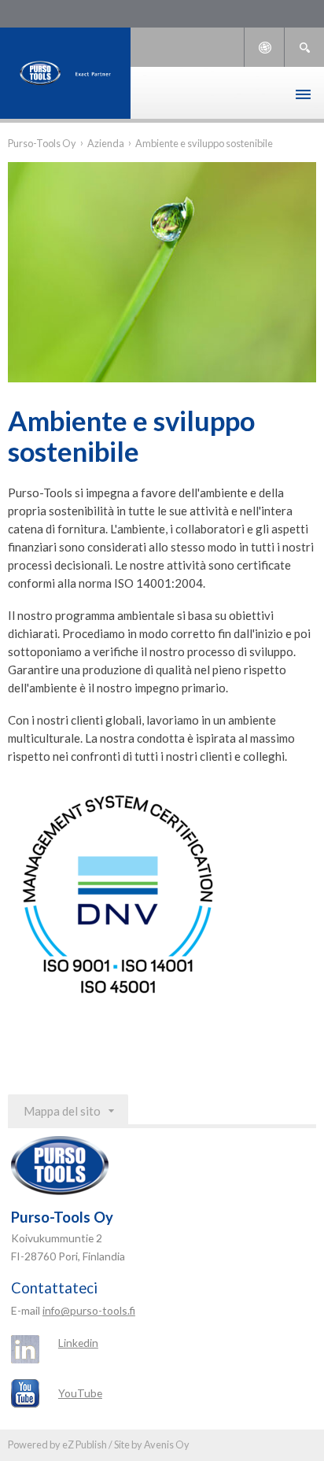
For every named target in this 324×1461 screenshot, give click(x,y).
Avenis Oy (167, 1444)
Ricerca (304, 47)
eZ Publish (84, 1444)
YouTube (80, 1393)
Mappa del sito (62, 1111)
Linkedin (78, 1342)
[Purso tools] (65, 73)
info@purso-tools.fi (88, 1310)
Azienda (105, 143)
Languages (264, 47)
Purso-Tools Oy (42, 143)
